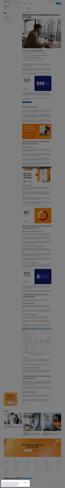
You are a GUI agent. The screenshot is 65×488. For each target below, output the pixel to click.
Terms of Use (14, 485)
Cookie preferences (25, 482)
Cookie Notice (7, 485)
